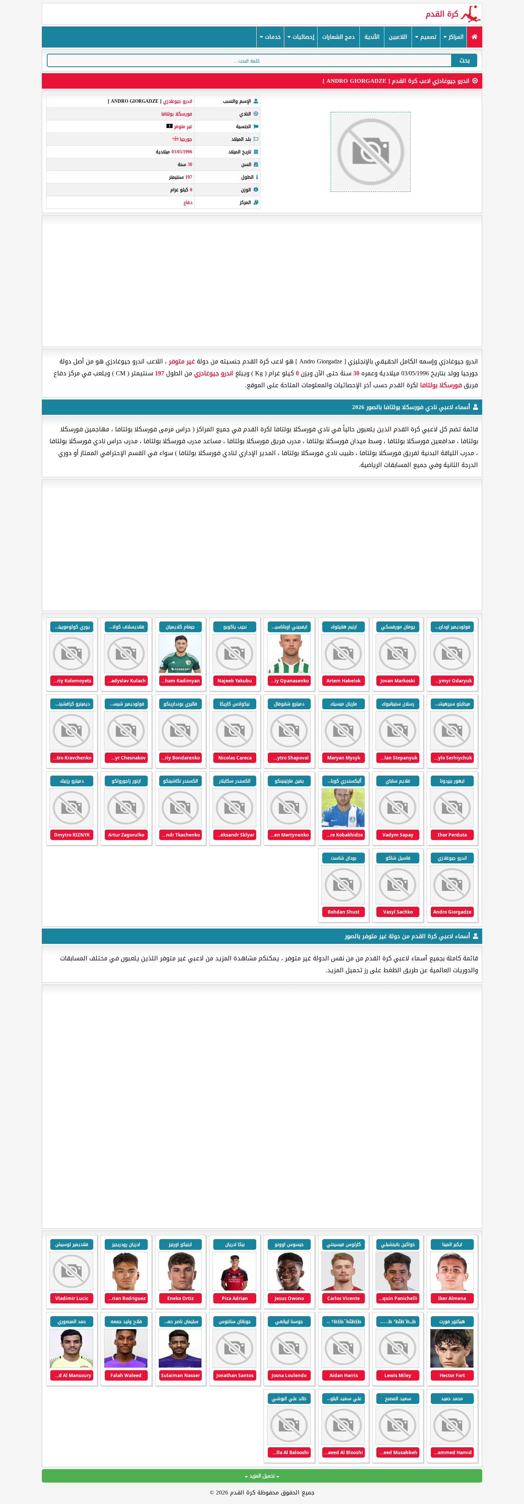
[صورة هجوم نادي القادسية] (452, 1289)
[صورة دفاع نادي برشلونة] (452, 1366)
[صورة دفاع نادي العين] (397, 1443)
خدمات (272, 37)
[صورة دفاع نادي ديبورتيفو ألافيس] (234, 1289)
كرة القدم (442, 14)
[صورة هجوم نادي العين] (289, 1366)
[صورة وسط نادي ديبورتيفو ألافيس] (343, 1289)
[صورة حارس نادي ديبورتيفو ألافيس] (289, 1289)
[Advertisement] (262, 281)
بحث (465, 60)
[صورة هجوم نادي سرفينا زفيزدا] (71, 1289)
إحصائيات (302, 37)
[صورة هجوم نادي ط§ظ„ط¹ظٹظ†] (234, 1366)
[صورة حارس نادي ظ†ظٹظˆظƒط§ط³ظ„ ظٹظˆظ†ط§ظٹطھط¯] (343, 1366)
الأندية (371, 37)
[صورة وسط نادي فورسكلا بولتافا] (397, 671)
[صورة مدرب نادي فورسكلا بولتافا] (397, 903)
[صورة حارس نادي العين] (71, 1366)
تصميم (428, 37)
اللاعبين (398, 37)
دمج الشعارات (338, 37)
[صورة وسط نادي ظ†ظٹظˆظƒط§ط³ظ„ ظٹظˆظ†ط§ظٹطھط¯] (397, 1366)
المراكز (455, 37)
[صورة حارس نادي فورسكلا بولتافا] (180, 825)
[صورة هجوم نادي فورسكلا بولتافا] (452, 671)
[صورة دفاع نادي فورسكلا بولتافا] (289, 671)
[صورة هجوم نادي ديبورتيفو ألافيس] (397, 1289)
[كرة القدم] (474, 37)
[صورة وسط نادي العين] (180, 1366)
